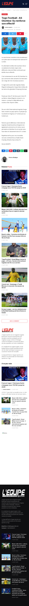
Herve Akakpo (8, 27)
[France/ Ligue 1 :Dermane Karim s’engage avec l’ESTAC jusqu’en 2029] (14, 177)
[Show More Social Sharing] (25, 33)
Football (4, 14)
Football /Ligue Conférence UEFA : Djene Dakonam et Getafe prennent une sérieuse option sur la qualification (19, 592)
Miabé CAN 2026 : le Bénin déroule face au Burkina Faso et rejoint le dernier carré (14, 211)
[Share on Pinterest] (20, 33)
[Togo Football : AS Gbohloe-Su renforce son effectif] (14, 45)
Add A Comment (14, 321)
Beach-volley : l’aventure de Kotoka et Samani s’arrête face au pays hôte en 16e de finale (14, 236)
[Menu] (26, 4)
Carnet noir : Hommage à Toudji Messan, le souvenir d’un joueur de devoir (13, 286)
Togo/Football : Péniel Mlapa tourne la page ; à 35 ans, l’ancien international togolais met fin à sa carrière (14, 261)
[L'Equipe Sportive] (8, 4)
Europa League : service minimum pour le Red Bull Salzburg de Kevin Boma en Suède (14, 310)
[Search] (23, 4)
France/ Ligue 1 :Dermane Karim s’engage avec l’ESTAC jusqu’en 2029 (14, 187)
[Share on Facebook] (5, 33)
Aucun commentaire (8, 29)
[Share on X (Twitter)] (12, 33)
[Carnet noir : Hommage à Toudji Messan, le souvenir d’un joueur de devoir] (14, 275)
